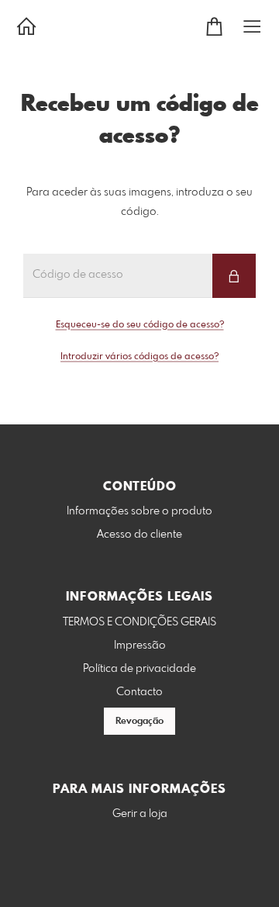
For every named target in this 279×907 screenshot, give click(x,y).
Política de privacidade (139, 668)
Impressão (140, 645)
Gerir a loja (139, 813)
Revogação (139, 721)
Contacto (139, 692)
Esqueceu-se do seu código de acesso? (140, 325)
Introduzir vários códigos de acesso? (139, 357)
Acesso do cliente (139, 534)
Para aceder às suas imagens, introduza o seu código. (139, 202)
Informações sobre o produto (139, 511)
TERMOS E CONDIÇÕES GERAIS (139, 622)
